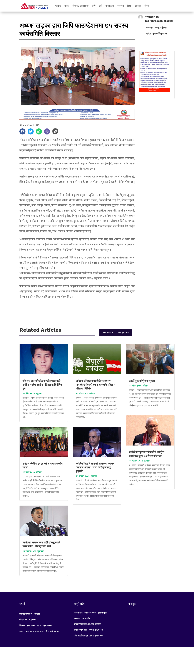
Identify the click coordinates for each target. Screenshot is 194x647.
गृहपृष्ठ (58, 5)
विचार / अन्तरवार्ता (81, 5)
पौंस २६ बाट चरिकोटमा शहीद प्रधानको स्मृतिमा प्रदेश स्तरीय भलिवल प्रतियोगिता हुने (42, 384)
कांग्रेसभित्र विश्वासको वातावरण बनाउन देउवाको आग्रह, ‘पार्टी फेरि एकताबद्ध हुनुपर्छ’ (95, 467)
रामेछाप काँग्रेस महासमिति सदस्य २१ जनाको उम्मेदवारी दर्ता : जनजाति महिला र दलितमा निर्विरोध (95, 384)
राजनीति (157, 33)
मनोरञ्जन (109, 5)
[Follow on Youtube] (103, 594)
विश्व (147, 5)
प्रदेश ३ (149, 33)
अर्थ (100, 5)
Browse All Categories (115, 332)
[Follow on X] (97, 594)
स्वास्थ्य (120, 5)
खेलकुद (138, 5)
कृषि (93, 5)
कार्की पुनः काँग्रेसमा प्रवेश (142, 380)
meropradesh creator (159, 20)
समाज (66, 5)
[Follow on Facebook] (91, 594)
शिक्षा (129, 5)
